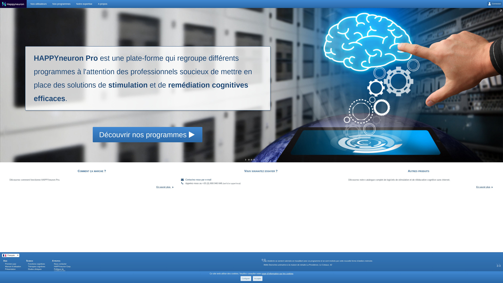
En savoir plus (163, 187)
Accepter (257, 279)
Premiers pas (10, 264)
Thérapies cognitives (36, 266)
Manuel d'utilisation (13, 266)
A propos (93, 4)
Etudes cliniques (35, 269)
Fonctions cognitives (36, 264)
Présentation (10, 269)
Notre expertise (78, 4)
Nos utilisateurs (37, 4)
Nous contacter (60, 264)
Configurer (246, 279)
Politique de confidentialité (59, 270)
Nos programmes (57, 4)
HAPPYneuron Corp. (62, 266)
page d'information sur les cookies (277, 274)
